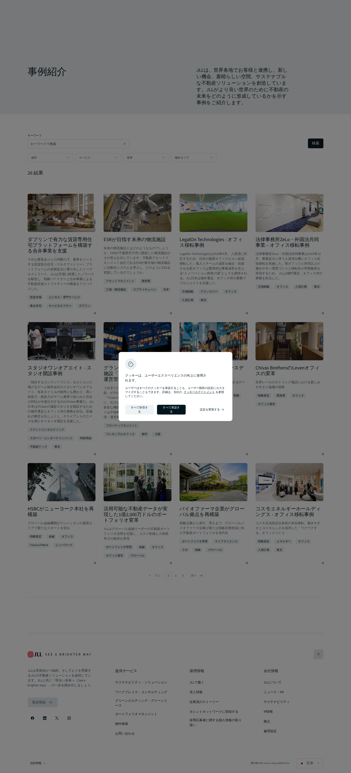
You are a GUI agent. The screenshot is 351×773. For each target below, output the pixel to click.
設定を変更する (212, 409)
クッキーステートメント (199, 392)
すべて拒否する (139, 410)
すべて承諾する (171, 410)
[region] (175, 386)
